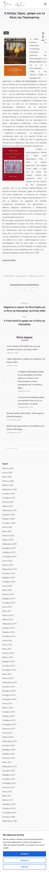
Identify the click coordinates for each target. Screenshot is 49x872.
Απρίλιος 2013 (8, 737)
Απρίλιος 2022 (8, 481)
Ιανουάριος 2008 (8, 817)
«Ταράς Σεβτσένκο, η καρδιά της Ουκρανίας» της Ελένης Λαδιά (26, 360)
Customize (24, 860)
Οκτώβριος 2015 (8, 666)
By (21, 276)
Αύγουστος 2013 (8, 729)
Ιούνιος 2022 (7, 473)
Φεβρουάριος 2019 (9, 569)
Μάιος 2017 (6, 611)
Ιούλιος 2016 (7, 640)
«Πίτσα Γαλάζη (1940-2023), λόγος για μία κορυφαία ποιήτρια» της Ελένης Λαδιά (23, 348)
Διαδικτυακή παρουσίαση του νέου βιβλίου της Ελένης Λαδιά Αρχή (25, 427)
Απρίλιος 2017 (8, 615)
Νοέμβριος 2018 (8, 578)
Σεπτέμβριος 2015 (9, 670)
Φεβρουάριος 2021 (9, 510)
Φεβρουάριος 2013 (9, 741)
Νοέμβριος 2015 (8, 661)
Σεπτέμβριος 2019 (9, 557)
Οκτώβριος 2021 (8, 498)
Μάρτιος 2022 (7, 485)
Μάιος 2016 (6, 649)
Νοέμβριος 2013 (8, 716)
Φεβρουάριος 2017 (9, 624)
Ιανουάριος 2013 (8, 745)
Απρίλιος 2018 (8, 594)
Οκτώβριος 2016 (8, 636)
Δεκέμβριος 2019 (9, 548)
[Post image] (3, 346)
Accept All (24, 854)
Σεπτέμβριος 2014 (9, 699)
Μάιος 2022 (6, 477)
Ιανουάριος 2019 (8, 573)
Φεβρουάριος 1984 (9, 821)
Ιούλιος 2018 (7, 586)
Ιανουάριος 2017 (8, 628)
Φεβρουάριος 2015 (9, 682)
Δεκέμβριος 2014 (9, 691)
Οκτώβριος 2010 (8, 808)
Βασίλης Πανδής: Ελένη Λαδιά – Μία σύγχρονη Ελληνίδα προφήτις (25, 415)
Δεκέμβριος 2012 (9, 750)
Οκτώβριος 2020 (8, 523)
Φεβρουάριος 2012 (9, 766)
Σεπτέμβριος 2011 (9, 783)
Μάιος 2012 (6, 762)
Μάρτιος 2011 (7, 800)
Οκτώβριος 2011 (8, 779)
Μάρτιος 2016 (7, 657)
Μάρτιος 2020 (7, 540)
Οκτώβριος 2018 (8, 582)
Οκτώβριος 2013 (8, 720)
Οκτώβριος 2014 (8, 695)
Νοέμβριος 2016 (8, 632)
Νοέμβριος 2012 (8, 754)
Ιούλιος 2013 (7, 733)
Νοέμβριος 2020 (8, 519)
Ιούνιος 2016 (7, 645)
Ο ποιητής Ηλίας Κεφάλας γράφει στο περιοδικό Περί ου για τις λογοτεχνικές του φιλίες (31, 400)
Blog (6, 33)
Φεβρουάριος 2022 (9, 489)
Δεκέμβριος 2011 (9, 775)
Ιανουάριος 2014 (8, 712)
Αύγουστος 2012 (8, 758)
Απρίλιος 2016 (8, 653)
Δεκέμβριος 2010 (9, 804)
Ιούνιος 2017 (7, 607)
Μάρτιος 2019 (7, 565)
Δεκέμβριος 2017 (9, 599)
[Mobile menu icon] (45, 4)
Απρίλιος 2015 (8, 678)
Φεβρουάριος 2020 (9, 544)
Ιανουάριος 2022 (8, 494)
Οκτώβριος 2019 (8, 552)
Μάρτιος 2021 (7, 506)
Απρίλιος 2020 (8, 536)
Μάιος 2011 (6, 796)
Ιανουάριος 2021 (8, 515)
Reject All (24, 867)
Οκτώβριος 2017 (8, 603)
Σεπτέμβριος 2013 (9, 724)
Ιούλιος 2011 (7, 792)
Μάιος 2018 (6, 590)
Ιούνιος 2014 (7, 703)
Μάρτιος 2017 (7, 620)
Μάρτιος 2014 (7, 708)
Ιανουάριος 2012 (8, 771)
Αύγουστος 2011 (8, 787)
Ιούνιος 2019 (7, 561)
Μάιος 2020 (6, 531)
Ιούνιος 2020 (7, 527)
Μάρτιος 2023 (7, 468)
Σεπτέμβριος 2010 (9, 813)
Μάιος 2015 (6, 674)
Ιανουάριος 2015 (8, 687)
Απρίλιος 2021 (8, 502)
